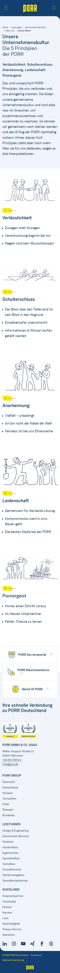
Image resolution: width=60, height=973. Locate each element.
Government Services (35, 27)
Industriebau (10, 847)
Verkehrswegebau (13, 875)
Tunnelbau (8, 864)
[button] (6, 7)
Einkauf (7, 907)
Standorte (8, 935)
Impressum (36, 955)
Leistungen (16, 27)
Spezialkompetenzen (15, 880)
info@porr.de (10, 764)
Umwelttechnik (11, 869)
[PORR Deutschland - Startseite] (30, 8)
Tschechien (9, 798)
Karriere (7, 912)
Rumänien (8, 815)
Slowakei (7, 809)
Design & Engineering (15, 830)
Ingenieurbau (10, 853)
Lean (5, 918)
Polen (5, 804)
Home (5, 27)
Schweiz (7, 793)
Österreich (8, 782)
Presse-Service (11, 929)
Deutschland (10, 787)
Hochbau (7, 841)
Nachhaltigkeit (11, 923)
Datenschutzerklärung (13, 960)
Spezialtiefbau (11, 858)
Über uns (10, 30)
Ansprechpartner (12, 896)
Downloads (9, 901)
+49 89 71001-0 (12, 760)
